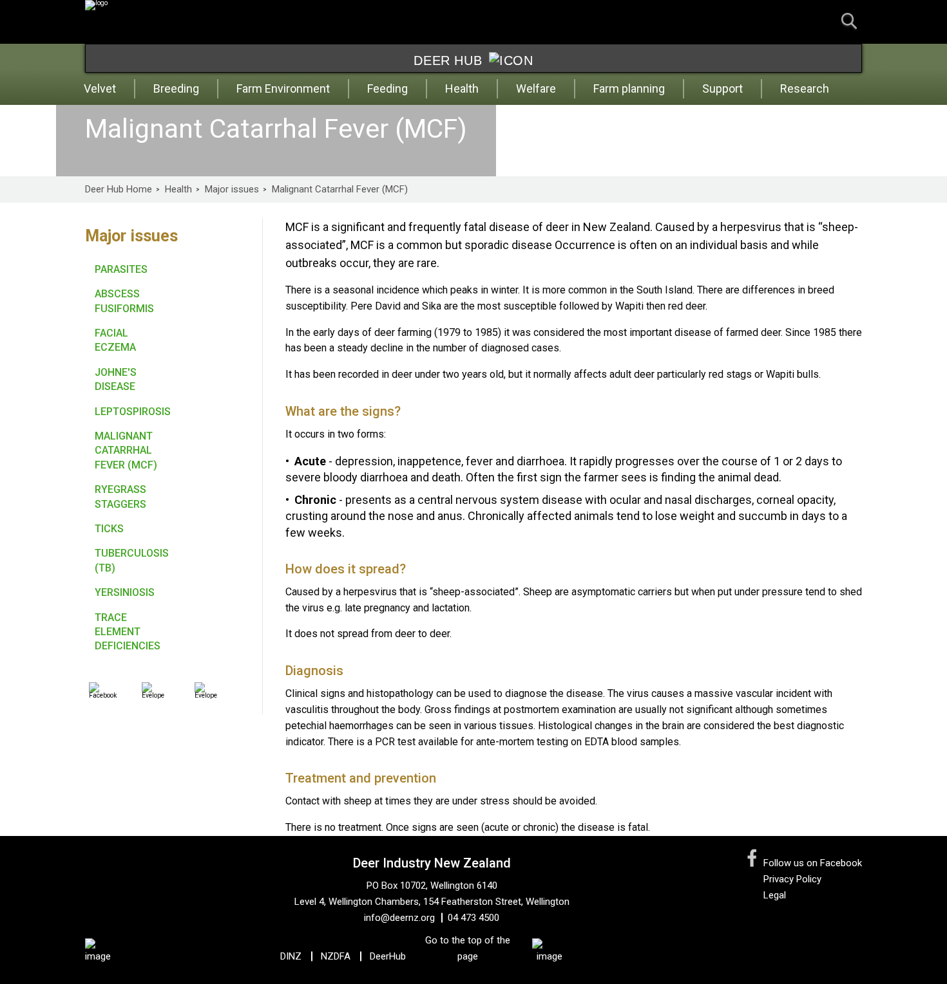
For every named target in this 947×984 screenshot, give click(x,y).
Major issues (232, 189)
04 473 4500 (473, 918)
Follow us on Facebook (812, 863)
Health (178, 189)
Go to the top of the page (467, 948)
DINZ (290, 956)
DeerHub (388, 956)
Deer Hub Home (118, 189)
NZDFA (335, 956)
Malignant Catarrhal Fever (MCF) (340, 189)
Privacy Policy (792, 879)
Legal (774, 895)
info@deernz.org (399, 918)
